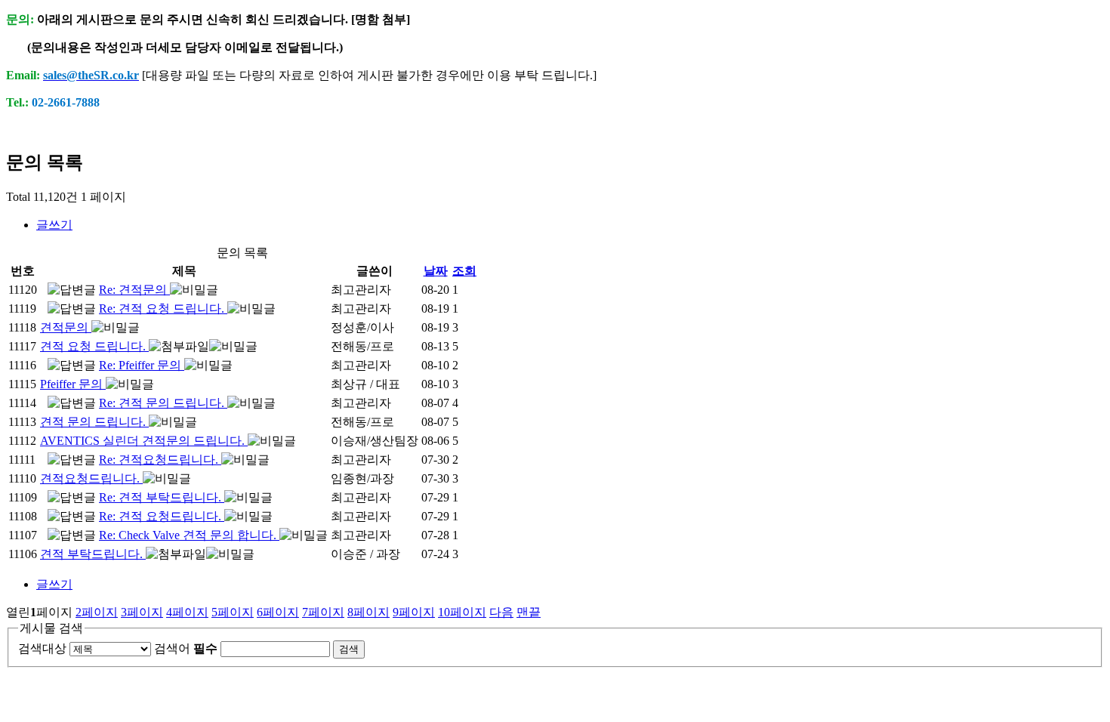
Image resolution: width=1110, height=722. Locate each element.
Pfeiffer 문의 (73, 384)
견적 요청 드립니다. (94, 346)
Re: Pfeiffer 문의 (141, 365)
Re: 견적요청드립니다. (160, 459)
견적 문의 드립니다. (94, 421)
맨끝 (528, 612)
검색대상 (42, 648)
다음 (501, 612)
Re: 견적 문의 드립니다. (163, 402)
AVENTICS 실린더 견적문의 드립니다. (144, 440)
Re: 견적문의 (134, 289)
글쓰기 (54, 224)
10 (462, 612)
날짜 (436, 270)
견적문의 (65, 327)
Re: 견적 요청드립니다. (161, 516)
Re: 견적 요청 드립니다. (163, 308)
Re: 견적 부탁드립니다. (161, 497)
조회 (464, 270)
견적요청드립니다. (91, 478)
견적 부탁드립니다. (93, 554)
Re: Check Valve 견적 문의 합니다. (189, 535)
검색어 (185, 648)
